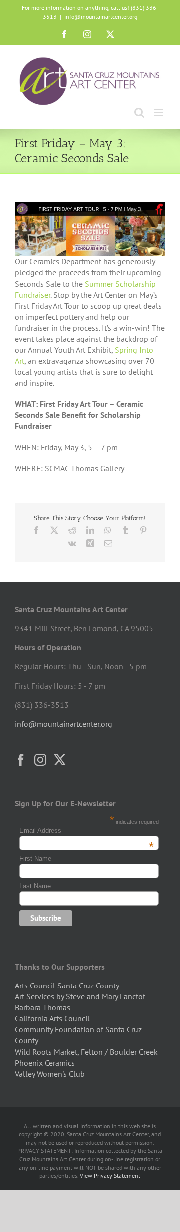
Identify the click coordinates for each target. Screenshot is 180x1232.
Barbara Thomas (42, 1007)
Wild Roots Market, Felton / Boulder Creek (86, 1052)
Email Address (87, 830)
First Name (36, 858)
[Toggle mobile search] (139, 112)
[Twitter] (60, 760)
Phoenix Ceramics (45, 1063)
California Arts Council (52, 1018)
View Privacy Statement (110, 1175)
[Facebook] (21, 760)
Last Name (35, 886)
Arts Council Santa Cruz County (67, 985)
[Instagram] (40, 760)
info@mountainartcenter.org (101, 16)
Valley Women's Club (50, 1074)
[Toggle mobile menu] (159, 112)
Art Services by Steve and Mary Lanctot (80, 996)
